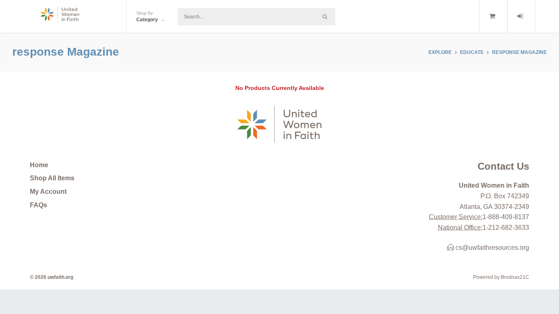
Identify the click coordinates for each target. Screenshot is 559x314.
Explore (440, 52)
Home (39, 164)
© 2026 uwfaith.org (51, 277)
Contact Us (503, 166)
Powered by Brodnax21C (501, 277)
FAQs (38, 205)
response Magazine (519, 52)
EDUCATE (472, 52)
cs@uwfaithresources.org (491, 247)
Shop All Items (52, 178)
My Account (48, 191)
